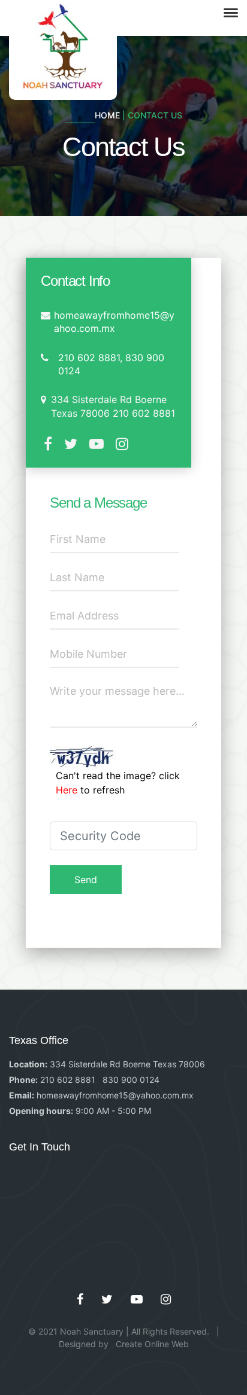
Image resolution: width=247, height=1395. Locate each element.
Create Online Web (152, 1344)
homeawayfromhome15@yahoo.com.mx (115, 1095)
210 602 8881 (67, 1080)
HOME (108, 115)
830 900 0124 (131, 1080)
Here (68, 790)
